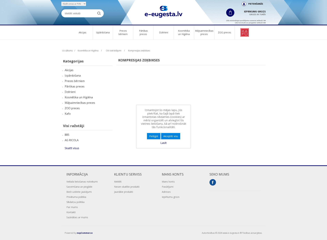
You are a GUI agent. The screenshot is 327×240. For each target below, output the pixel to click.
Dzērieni (163, 32)
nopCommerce (85, 232)
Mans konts (168, 181)
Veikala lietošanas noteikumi (82, 181)
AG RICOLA (72, 140)
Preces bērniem (123, 32)
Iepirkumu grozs (171, 196)
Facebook (212, 182)
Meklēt (118, 181)
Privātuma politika (76, 196)
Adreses (166, 191)
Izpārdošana (103, 32)
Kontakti (71, 212)
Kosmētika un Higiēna (184, 32)
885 (67, 135)
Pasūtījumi (167, 186)
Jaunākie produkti (123, 191)
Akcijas (82, 32)
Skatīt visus (72, 148)
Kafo (68, 113)
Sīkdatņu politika (75, 202)
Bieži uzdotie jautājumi (79, 191)
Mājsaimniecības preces (204, 32)
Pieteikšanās (255, 3)
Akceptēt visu (170, 136)
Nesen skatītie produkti (126, 186)
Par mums (72, 207)
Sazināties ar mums (77, 217)
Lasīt (163, 143)
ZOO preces (224, 32)
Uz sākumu (67, 50)
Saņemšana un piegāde (79, 186)
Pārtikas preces (143, 32)
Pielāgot (153, 136)
